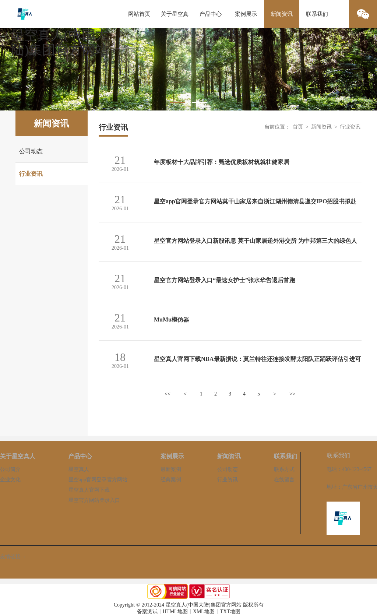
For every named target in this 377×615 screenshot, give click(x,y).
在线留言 (284, 479)
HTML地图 (175, 611)
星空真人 (78, 469)
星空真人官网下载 (89, 490)
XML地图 (204, 611)
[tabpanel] (188, 69)
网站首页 (139, 14)
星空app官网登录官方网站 (97, 479)
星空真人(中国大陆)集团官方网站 (59, 42)
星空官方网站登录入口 (94, 500)
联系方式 (284, 469)
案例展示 (246, 14)
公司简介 (10, 469)
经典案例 (171, 479)
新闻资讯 (282, 14)
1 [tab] (177, 102)
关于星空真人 (174, 19)
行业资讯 (31, 174)
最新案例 (171, 469)
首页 (298, 127)
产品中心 (211, 14)
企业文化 (10, 479)
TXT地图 (230, 611)
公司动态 (31, 151)
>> (292, 394)
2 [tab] (199, 102)
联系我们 (317, 14)
